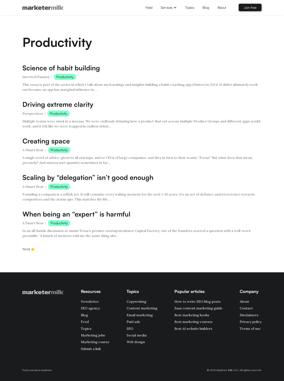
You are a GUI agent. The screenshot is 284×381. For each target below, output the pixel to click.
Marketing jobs (93, 335)
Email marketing (140, 315)
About (221, 7)
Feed (149, 7)
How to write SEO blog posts (197, 301)
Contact (246, 308)
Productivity (65, 77)
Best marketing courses (193, 322)
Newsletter (90, 301)
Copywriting (136, 301)
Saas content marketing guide (198, 308)
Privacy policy (251, 322)
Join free (250, 7)
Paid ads (133, 322)
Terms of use (250, 328)
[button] (169, 7)
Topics (189, 7)
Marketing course (95, 342)
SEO (130, 328)
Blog (206, 7)
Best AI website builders (193, 328)
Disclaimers (249, 315)
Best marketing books (191, 315)
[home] (43, 7)
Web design (136, 342)
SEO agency (90, 308)
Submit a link (91, 349)
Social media (137, 335)
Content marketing (142, 308)
